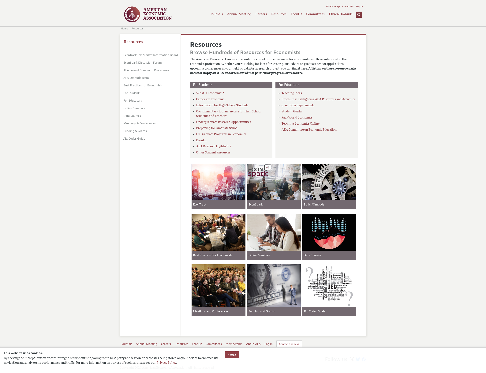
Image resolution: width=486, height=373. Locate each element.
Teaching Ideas (292, 93)
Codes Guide (134, 139)
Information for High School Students (222, 105)
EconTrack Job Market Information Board (150, 55)
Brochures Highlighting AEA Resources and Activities (318, 99)
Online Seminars (134, 108)
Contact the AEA (289, 344)
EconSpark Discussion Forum (142, 63)
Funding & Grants (135, 131)
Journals (216, 14)
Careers (261, 14)
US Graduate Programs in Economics (221, 134)
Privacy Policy (166, 362)
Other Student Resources (213, 152)
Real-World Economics (297, 117)
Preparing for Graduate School (217, 128)
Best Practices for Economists (143, 85)
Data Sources (132, 116)
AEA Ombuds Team (136, 78)
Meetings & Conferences (139, 123)
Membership (333, 6)
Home (124, 28)
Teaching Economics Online (301, 123)
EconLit (296, 14)
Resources (278, 14)
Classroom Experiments (298, 105)
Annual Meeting (239, 14)
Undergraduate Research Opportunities (223, 122)
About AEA (348, 6)
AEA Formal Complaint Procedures (146, 70)
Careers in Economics (211, 99)
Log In (359, 6)
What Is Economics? (210, 93)
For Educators (132, 101)
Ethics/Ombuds (341, 14)
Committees (315, 14)
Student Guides (292, 111)
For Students (131, 93)
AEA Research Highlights (213, 146)
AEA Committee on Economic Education (309, 129)
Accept (232, 354)
